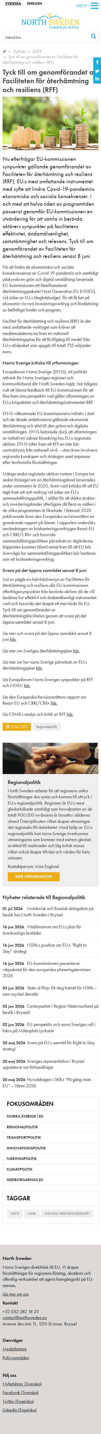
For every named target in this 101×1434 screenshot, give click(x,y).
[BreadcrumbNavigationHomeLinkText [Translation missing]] (4, 51)
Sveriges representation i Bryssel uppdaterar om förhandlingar (43, 1064)
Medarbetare (15, 1349)
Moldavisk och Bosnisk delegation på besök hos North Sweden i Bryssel (48, 911)
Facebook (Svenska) (21, 1392)
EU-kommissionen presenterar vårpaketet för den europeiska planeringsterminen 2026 (47, 969)
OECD (15, 1213)
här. (13, 639)
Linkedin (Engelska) (20, 1410)
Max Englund (47, 866)
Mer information (33, 876)
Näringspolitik (22, 1158)
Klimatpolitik (20, 1169)
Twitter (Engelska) (18, 1401)
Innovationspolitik (26, 1148)
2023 (36, 51)
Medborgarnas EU (25, 1179)
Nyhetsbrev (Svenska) (22, 1384)
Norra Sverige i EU (25, 1116)
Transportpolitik (24, 1137)
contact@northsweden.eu (25, 1317)
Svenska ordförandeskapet (67, 1213)
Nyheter (19, 51)
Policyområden (16, 1358)
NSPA (32, 1213)
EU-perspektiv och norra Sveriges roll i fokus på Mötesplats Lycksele (49, 1027)
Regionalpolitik (46, 726)
